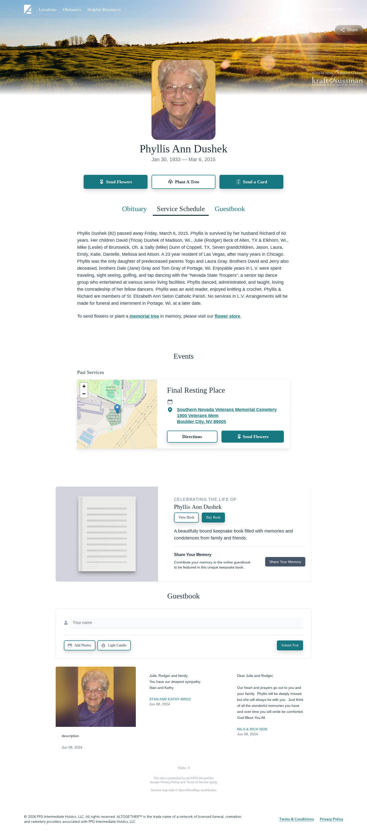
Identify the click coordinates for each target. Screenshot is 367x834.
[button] (117, 409)
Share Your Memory (285, 562)
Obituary (134, 209)
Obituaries (72, 9)
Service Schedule (181, 209)
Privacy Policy (170, 782)
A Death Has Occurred (322, 9)
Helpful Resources (104, 9)
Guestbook (230, 209)
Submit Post (290, 645)
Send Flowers (256, 436)
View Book (186, 517)
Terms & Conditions (296, 819)
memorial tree (144, 316)
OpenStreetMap (189, 790)
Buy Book (213, 517)
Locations (48, 9)
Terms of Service (197, 782)
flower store (227, 316)
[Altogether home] (28, 9)
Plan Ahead (284, 9)
